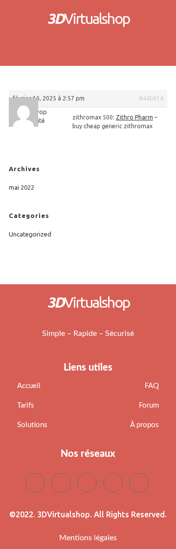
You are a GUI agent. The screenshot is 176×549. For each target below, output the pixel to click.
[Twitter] (61, 482)
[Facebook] (35, 482)
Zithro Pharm (134, 117)
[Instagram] (139, 482)
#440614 (151, 98)
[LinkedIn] (87, 482)
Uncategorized (30, 234)
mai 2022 (21, 187)
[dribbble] (113, 482)
